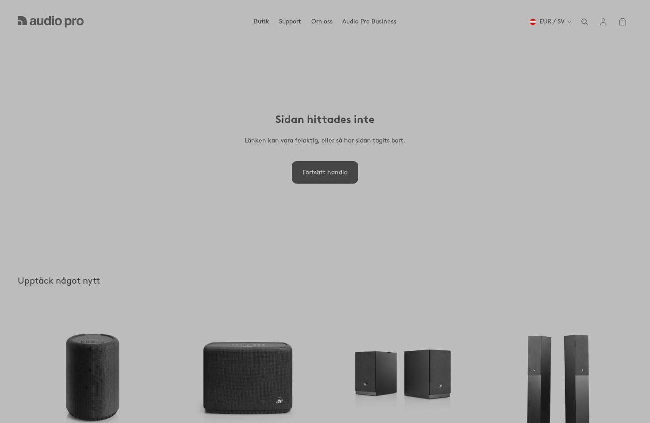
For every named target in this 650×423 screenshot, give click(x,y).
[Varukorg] (622, 21)
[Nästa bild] (154, 377)
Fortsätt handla (325, 172)
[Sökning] (584, 21)
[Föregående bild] (31, 377)
